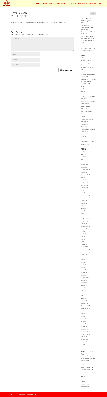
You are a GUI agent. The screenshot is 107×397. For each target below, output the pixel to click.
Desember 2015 (85, 277)
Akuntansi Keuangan (86, 60)
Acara (82, 58)
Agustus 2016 (84, 259)
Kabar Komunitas (85, 106)
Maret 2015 (84, 298)
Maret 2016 (84, 270)
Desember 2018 (85, 195)
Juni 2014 (83, 318)
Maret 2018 (84, 213)
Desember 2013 (85, 331)
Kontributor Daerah (86, 114)
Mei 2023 (83, 157)
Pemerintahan (85, 121)
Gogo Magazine (82, 3)
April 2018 (83, 211)
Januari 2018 (84, 216)
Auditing (83, 91)
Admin (15, 16)
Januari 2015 (84, 303)
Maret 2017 (84, 241)
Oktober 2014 (84, 311)
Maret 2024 (84, 154)
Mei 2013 (83, 347)
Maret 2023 (84, 162)
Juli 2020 (83, 190)
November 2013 (85, 334)
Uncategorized (85, 144)
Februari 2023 (84, 164)
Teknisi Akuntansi (85, 139)
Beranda (38, 3)
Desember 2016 (85, 249)
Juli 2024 (83, 151)
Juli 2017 (83, 231)
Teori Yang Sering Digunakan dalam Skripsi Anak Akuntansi (87, 27)
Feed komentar (85, 384)
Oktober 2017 (84, 223)
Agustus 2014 (84, 313)
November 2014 (85, 308)
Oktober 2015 (84, 280)
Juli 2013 (83, 344)
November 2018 (85, 198)
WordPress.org (85, 386)
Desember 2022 (85, 169)
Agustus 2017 (84, 229)
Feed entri (83, 381)
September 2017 (85, 226)
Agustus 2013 (84, 342)
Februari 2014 (84, 326)
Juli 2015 (83, 288)
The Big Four (89, 372)
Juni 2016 (83, 265)
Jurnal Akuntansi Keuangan (88, 101)
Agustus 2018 (84, 203)
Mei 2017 (83, 236)
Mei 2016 (83, 267)
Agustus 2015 (84, 285)
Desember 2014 (85, 306)
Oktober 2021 (84, 185)
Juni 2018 (83, 205)
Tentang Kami (47, 3)
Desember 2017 (85, 218)
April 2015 (83, 295)
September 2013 (85, 339)
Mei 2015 (83, 293)
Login (99, 3)
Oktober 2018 (84, 200)
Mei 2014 (83, 321)
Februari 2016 (84, 272)
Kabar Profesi (84, 109)
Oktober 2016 (84, 254)
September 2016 (85, 257)
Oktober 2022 (84, 172)
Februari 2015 (84, 301)
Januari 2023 (84, 167)
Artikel (72, 3)
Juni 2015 (83, 290)
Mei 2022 (83, 180)
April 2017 (83, 239)
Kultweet (83, 116)
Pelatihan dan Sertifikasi (87, 119)
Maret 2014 (84, 324)
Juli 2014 (83, 316)
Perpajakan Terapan (86, 134)
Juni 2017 (83, 234)
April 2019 (83, 193)
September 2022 (85, 175)
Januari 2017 (84, 247)
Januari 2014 (84, 329)
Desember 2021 (85, 182)
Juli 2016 (83, 262)
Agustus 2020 (84, 187)
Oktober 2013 (84, 336)
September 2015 (85, 282)
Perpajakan (84, 127)
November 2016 (85, 252)
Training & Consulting (60, 3)
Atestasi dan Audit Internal (88, 89)
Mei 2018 (83, 208)
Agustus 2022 (84, 177)
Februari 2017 (84, 244)
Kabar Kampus (85, 103)
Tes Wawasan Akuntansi (87, 141)
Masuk (83, 379)
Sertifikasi (83, 136)
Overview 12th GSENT (87, 369)
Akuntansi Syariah (85, 83)
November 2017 (85, 221)
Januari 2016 (84, 275)
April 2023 (83, 159)
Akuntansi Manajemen (32, 16)
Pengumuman (85, 124)
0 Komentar (43, 16)
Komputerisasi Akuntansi (87, 111)
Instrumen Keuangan (86, 356)
